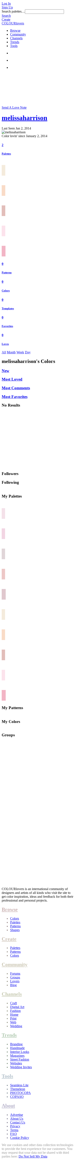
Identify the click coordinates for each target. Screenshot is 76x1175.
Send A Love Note (14, 107)
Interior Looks (19, 1052)
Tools (14, 46)
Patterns (7, 272)
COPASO (17, 1096)
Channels (16, 38)
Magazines (17, 1055)
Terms (14, 1130)
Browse (15, 30)
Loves (5, 344)
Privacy (15, 1126)
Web (13, 1022)
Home (14, 1014)
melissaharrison (24, 118)
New (5, 370)
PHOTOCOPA (20, 1093)
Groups (15, 977)
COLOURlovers (13, 23)
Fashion (15, 1011)
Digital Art (17, 1007)
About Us (16, 1118)
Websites (16, 1063)
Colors (6, 290)
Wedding (16, 1026)
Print (13, 1018)
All (4, 352)
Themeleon (17, 1089)
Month (11, 352)
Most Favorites (14, 396)
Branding (16, 1044)
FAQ (13, 1134)
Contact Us (17, 1122)
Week (20, 352)
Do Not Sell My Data (33, 1156)
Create (6, 19)
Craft (13, 1003)
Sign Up (7, 7)
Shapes (15, 930)
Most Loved (12, 379)
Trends (14, 42)
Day (28, 352)
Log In (6, 3)
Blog (13, 985)
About (8, 1105)
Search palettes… (13, 11)
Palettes (6, 153)
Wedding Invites (21, 1067)
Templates (8, 308)
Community (18, 34)
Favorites (7, 326)
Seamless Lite (19, 1085)
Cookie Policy (19, 1137)
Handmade (17, 1048)
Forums (15, 973)
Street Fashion (19, 1059)
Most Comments (16, 388)
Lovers (14, 981)
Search (6, 15)
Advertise (16, 1115)
